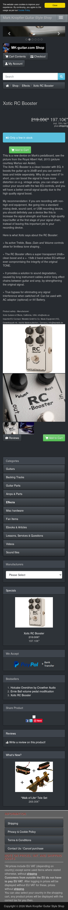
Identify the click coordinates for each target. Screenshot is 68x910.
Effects (26, 85)
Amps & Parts (14, 494)
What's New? (14, 755)
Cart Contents (17, 56)
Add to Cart (21, 150)
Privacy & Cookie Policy (22, 832)
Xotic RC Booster (43, 85)
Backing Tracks (15, 477)
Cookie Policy (24, 10)
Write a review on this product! (27, 742)
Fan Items (12, 519)
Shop (15, 85)
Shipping (13, 823)
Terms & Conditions (19, 840)
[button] (7, 31)
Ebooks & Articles (16, 527)
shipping (63, 125)
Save (39, 720)
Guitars (10, 469)
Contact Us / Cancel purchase (25, 848)
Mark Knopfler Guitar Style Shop (27, 17)
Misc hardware (15, 510)
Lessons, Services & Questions (24, 535)
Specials (11, 590)
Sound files (12, 552)
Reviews (13, 438)
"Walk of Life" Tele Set (34, 798)
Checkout (39, 56)
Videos (10, 544)
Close (55, 5)
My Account (15, 63)
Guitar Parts (13, 485)
